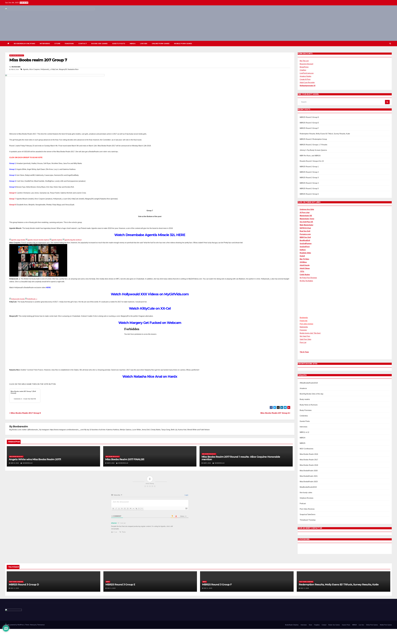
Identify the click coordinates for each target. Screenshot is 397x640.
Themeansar (40, 625)
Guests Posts (118, 43)
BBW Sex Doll (305, 237)
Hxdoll (302, 256)
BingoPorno (304, 67)
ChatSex (303, 70)
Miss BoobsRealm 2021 (309, 476)
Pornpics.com (305, 234)
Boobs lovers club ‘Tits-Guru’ (310, 333)
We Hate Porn (305, 336)
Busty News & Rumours (309, 405)
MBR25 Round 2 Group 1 (309, 166)
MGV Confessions (306, 449)
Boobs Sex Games (99, 43)
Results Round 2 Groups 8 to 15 (312, 161)
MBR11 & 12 (304, 432)
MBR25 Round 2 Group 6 (309, 194)
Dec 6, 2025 (15, 588)
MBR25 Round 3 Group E (309, 123)
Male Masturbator (306, 225)
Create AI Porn (305, 79)
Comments (18, 399)
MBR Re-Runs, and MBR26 (310, 156)
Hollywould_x (46, 69)
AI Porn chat (304, 212)
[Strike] (121, 508)
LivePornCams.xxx (307, 73)
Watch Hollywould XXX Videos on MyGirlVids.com (150, 294)
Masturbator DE (306, 216)
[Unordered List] (127, 508)
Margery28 (63, 69)
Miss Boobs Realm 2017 (16, 55)
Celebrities (304, 416)
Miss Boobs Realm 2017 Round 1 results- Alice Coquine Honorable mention (241, 458)
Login (186, 495)
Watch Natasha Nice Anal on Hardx (149, 376)
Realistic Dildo (305, 253)
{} (139, 508)
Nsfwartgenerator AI (307, 85)
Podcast (303, 503)
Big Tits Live (304, 61)
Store (57, 43)
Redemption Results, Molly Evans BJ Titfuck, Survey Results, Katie (325, 134)
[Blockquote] (130, 508)
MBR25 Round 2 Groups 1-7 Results (313, 145)
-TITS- (302, 271)
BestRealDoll (305, 240)
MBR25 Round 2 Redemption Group (313, 139)
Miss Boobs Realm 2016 (309, 454)
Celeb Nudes (305, 274)
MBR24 (133, 43)
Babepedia (304, 327)
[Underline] (119, 508)
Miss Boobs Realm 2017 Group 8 (25, 413)
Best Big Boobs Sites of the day (311, 394)
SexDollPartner (306, 243)
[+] (142, 508)
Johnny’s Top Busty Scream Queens (313, 150)
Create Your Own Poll (29, 399)
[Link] (136, 508)
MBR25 (302, 443)
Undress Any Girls (307, 209)
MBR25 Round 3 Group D (309, 117)
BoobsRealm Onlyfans (24, 43)
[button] (390, 43)
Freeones (303, 330)
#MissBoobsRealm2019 (309, 383)
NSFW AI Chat (305, 228)
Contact (82, 43)
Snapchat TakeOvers (307, 514)
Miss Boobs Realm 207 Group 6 (274, 413)
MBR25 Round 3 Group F (309, 128)
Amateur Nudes (305, 76)
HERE (48, 287)
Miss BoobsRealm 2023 (309, 481)
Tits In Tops (304, 352)
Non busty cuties (306, 492)
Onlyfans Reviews (306, 498)
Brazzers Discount (306, 64)
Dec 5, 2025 (305, 588)
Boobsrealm (16, 67)
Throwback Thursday (308, 520)
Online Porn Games (161, 43)
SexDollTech (305, 247)
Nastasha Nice (73, 69)
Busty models (305, 399)
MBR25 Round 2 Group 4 (309, 183)
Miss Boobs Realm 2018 (309, 465)
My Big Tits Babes (306, 281)
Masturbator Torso (307, 219)
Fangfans (69, 43)
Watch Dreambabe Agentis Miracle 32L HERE (149, 235)
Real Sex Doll (305, 231)
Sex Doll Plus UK (306, 222)
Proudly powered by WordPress (14, 625)
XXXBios (303, 262)
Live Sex (143, 43)
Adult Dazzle (305, 265)
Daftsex (303, 250)
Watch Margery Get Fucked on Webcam (149, 323)
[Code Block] (133, 508)
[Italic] (116, 508)
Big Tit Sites (304, 259)
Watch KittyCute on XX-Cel (150, 308)
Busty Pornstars (306, 410)
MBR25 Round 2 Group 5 (309, 188)
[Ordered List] (124, 508)
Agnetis (25, 69)
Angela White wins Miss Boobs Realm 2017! (35, 459)
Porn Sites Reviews (307, 509)
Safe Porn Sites (305, 339)
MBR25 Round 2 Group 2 (309, 172)
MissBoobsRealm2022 (308, 487)
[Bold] (113, 508)
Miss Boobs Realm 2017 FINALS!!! (124, 459)
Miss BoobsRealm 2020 (309, 470)
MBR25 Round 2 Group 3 (309, 177)
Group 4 (12, 181)
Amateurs (303, 388)
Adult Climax (305, 268)
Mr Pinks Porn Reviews (308, 278)
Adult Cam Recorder (307, 82)
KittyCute (54, 69)
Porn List (303, 342)
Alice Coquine (34, 69)
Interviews (45, 43)
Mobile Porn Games (183, 43)
